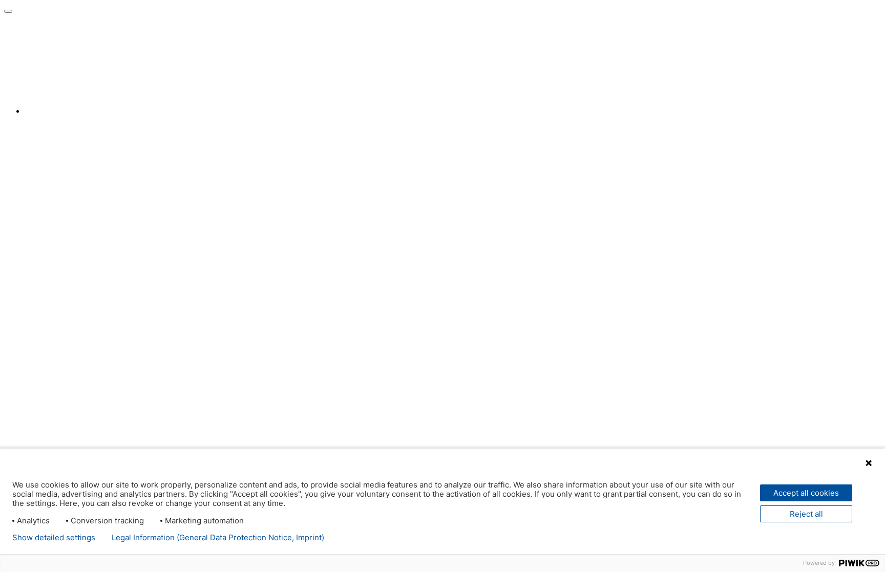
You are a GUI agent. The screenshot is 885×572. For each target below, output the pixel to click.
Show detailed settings (53, 538)
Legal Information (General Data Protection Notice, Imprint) (218, 538)
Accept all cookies (806, 493)
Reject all (806, 514)
